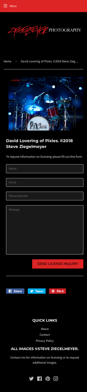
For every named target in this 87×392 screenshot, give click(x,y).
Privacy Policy (45, 341)
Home (7, 61)
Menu (13, 6)
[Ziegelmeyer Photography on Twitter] (31, 379)
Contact (45, 335)
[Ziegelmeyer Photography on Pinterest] (47, 379)
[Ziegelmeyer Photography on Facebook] (39, 379)
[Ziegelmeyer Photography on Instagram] (55, 379)
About (45, 329)
